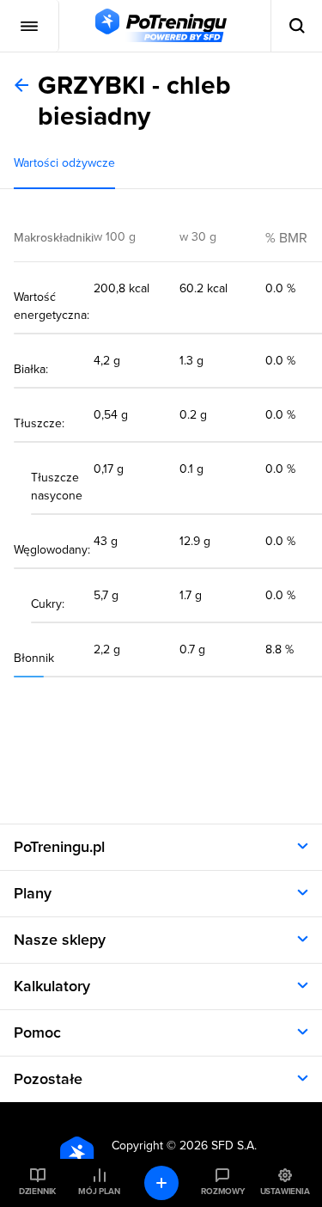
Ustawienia (285, 1191)
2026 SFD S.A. (218, 1145)
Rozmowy (222, 1191)
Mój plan (98, 1191)
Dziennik (37, 1191)
